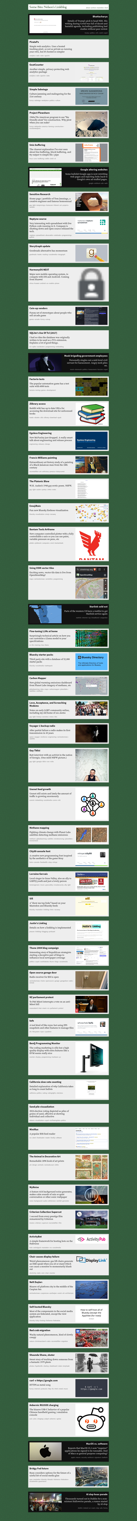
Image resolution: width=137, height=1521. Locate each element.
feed (106, 8)
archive (93, 8)
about (88, 8)
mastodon (100, 8)
